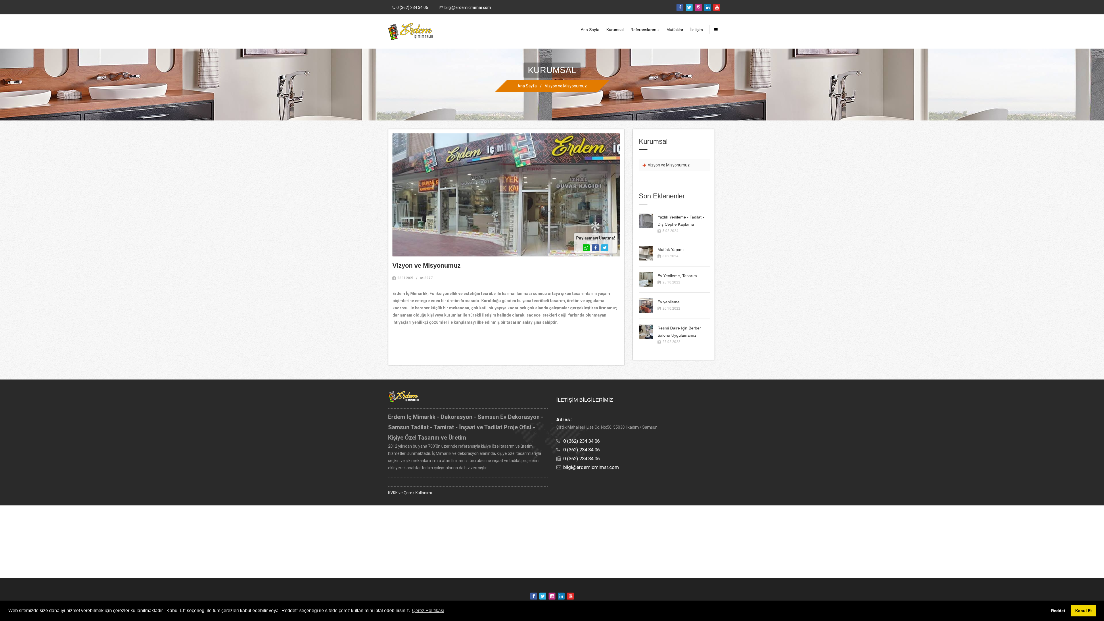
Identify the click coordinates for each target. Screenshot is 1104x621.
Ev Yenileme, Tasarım (677, 275)
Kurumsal (615, 29)
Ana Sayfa (590, 29)
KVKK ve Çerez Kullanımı (410, 492)
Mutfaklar (674, 29)
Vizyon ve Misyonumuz (566, 86)
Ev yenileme (669, 302)
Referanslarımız (645, 29)
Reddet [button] (1058, 610)
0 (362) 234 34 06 (412, 7)
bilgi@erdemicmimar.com (467, 7)
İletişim (696, 29)
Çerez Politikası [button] (428, 610)
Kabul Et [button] (1083, 610)
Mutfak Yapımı (671, 249)
